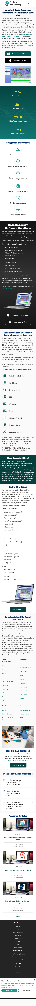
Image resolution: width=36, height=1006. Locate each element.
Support (18, 973)
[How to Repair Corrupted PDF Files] (18, 857)
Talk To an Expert (18, 765)
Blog (18, 970)
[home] (13, 3)
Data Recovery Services (18, 954)
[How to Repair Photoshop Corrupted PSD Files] (18, 888)
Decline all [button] (26, 990)
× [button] (34, 980)
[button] (28, 3)
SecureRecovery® (8, 437)
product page (8, 288)
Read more (11, 987)
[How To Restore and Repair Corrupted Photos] (18, 824)
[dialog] (18, 988)
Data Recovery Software (18, 957)
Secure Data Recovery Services (18, 760)
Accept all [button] (9, 990)
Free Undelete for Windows (18, 960)
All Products (18, 947)
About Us (18, 967)
